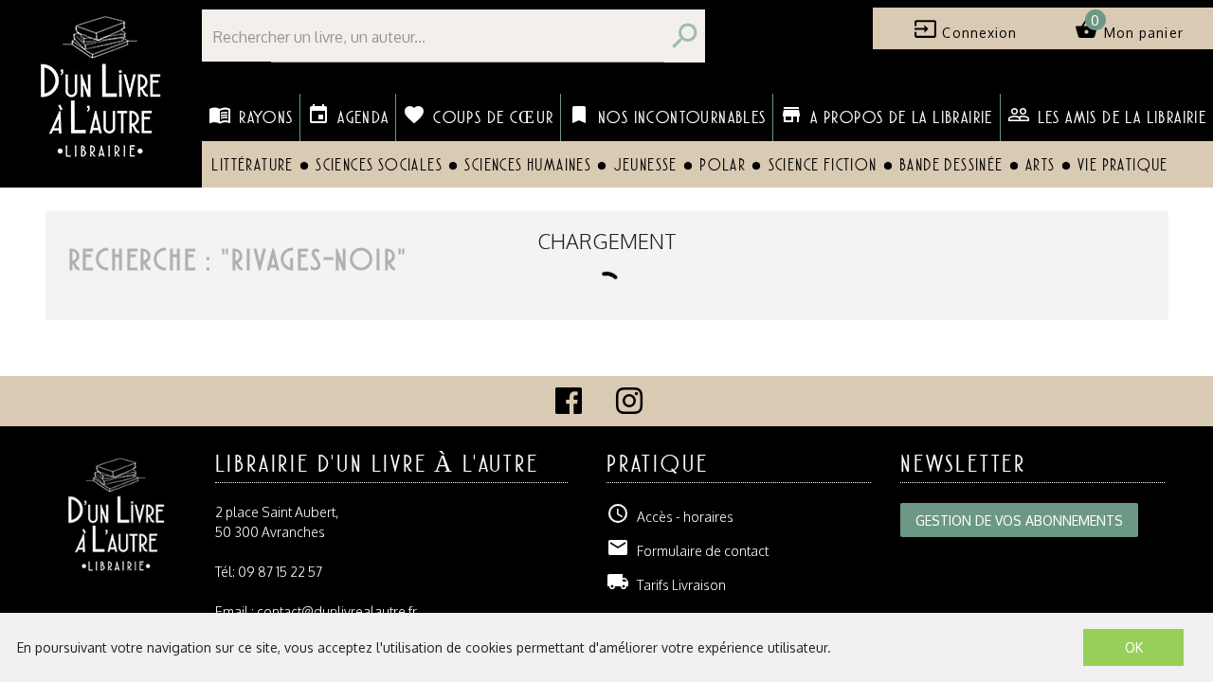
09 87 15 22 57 (280, 572)
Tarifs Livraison (666, 585)
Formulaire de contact (687, 551)
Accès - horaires (669, 517)
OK (1134, 647)
